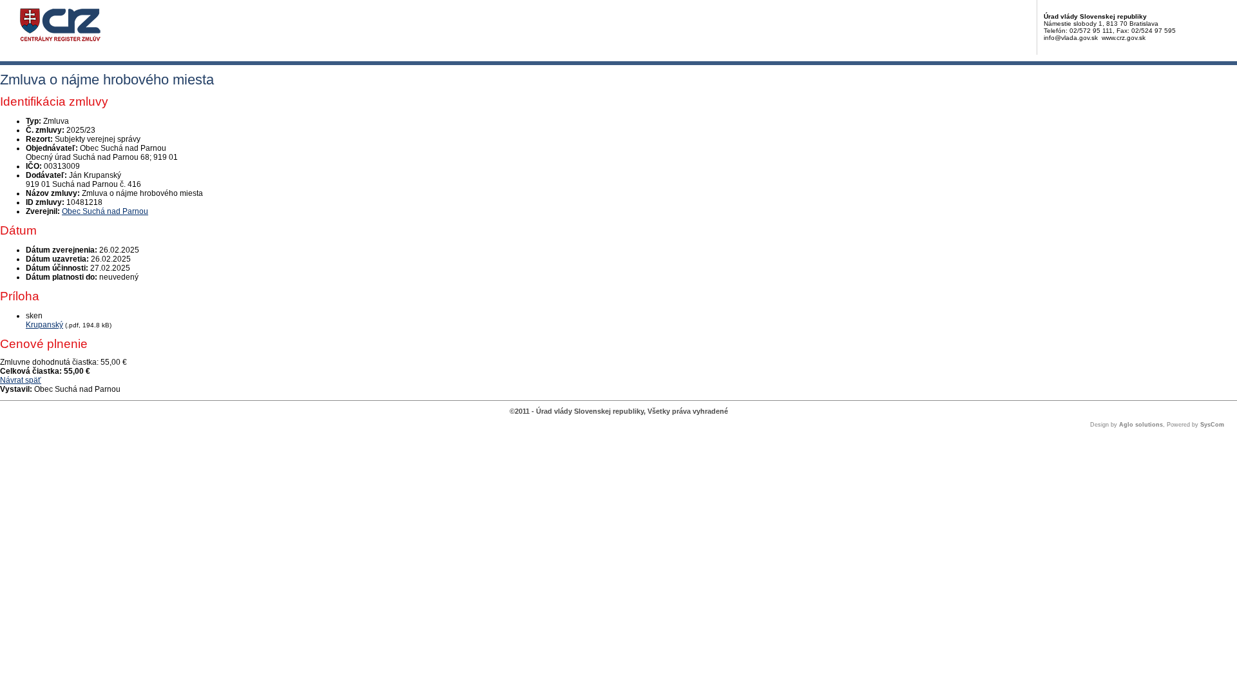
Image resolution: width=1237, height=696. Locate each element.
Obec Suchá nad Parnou (105, 211)
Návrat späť (20, 380)
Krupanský (44, 324)
